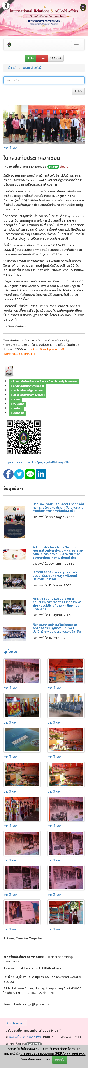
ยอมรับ (60, 1059)
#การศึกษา (16, 408)
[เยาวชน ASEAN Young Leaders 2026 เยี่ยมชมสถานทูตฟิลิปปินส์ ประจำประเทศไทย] (14, 581)
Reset (57, 58)
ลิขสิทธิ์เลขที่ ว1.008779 (25, 1037)
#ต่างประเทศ (17, 404)
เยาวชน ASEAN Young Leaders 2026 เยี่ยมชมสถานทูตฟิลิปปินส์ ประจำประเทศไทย (55, 576)
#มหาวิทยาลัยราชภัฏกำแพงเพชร (27, 390)
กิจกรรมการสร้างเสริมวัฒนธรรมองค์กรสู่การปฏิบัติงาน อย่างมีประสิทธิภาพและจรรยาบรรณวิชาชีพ (57, 628)
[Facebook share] (8, 474)
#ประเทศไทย (17, 413)
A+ (32, 58)
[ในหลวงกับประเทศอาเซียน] (44, 124)
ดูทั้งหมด (11, 651)
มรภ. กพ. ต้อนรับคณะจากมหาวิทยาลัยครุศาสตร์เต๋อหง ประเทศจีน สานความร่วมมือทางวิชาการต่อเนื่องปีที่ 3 (58, 507)
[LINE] (30, 474)
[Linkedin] (41, 474)
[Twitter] (19, 474)
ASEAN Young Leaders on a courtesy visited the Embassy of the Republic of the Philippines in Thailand (58, 603)
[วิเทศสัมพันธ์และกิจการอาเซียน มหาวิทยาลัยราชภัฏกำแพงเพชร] (9, 44)
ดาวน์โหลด (10, 148)
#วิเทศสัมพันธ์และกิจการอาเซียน (27, 386)
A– (43, 58)
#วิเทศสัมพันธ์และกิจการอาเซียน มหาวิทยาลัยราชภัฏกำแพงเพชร (43, 381)
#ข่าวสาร (15, 399)
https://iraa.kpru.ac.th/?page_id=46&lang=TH (36, 462)
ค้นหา (78, 91)
